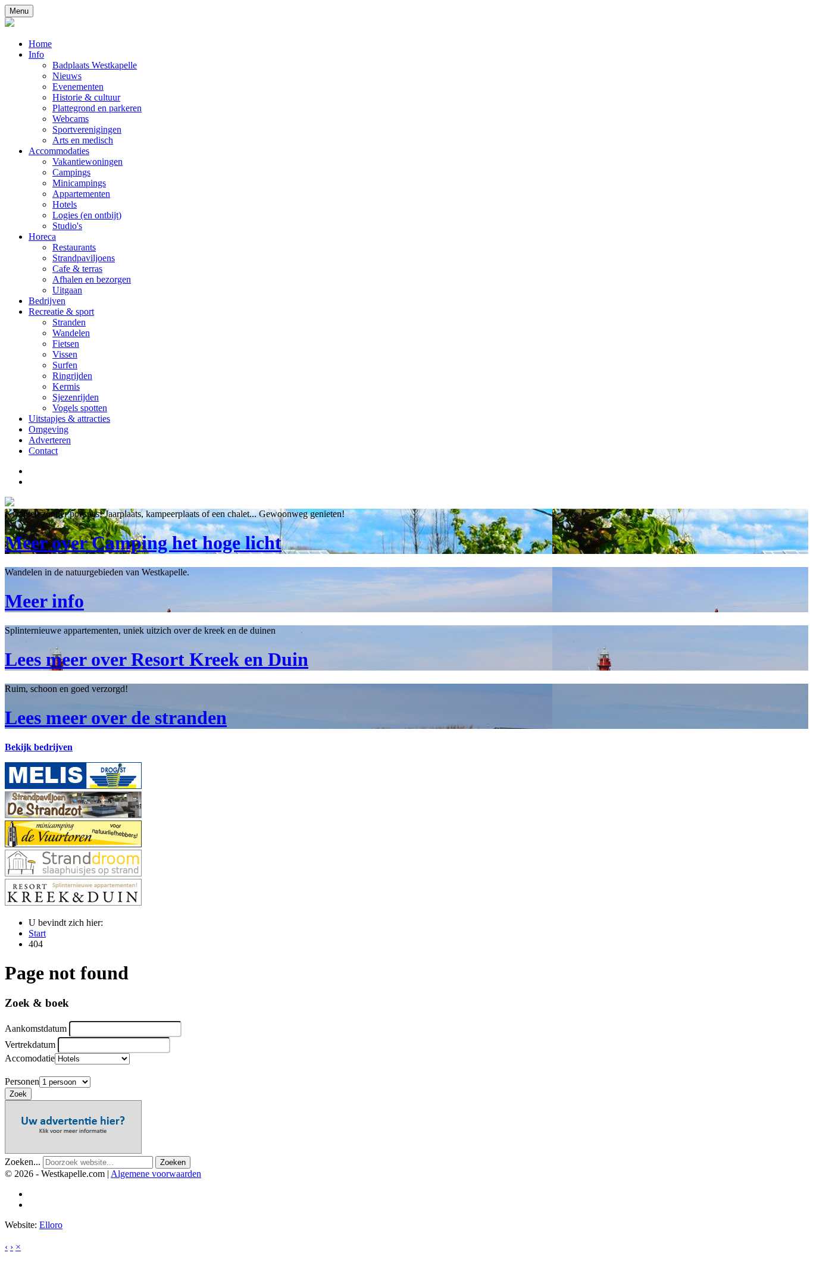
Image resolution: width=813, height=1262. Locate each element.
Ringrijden (72, 376)
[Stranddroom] (73, 873)
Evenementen (78, 87)
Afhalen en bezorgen (91, 279)
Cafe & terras (77, 269)
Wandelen (71, 333)
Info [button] (36, 54)
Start (37, 933)
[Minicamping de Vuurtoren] (73, 844)
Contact (43, 451)
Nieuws (67, 76)
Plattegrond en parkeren (97, 108)
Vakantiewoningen (87, 161)
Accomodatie (30, 1058)
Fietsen (65, 344)
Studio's (67, 226)
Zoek (18, 1093)
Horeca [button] (42, 236)
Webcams (70, 119)
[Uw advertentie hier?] (73, 1150)
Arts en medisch (82, 140)
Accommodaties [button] (59, 151)
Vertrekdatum (30, 1044)
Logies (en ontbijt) (86, 215)
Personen (22, 1081)
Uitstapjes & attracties (69, 419)
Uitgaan (67, 290)
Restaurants (74, 247)
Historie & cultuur (86, 97)
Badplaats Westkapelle (94, 65)
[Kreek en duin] (73, 902)
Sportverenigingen (86, 129)
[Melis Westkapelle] (73, 786)
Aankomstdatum (36, 1028)
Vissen (64, 354)
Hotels (64, 204)
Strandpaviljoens (83, 258)
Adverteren (50, 440)
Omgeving (48, 429)
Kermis (66, 386)
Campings (71, 172)
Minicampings (79, 183)
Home (40, 44)
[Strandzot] (73, 815)
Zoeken (173, 1162)
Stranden (69, 322)
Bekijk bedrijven (39, 747)
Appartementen (81, 194)
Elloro (50, 1225)
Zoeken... (22, 1162)
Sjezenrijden (75, 397)
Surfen (64, 365)
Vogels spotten (79, 408)
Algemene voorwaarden (156, 1174)
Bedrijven (47, 301)
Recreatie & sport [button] (61, 311)
